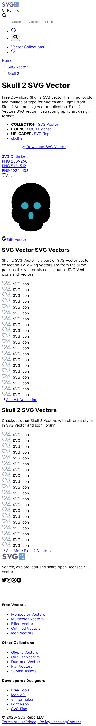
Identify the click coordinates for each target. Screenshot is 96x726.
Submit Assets (23, 671)
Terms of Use (13, 721)
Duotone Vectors (26, 661)
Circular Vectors (25, 657)
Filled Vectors (23, 623)
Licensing (58, 721)
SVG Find (19, 708)
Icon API (18, 694)
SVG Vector (48, 124)
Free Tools (20, 690)
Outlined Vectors (26, 628)
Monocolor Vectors (28, 614)
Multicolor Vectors (27, 619)
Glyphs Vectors (24, 652)
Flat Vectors (21, 666)
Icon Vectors (22, 633)
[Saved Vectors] (13, 31)
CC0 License (40, 129)
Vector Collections (27, 47)
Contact (74, 721)
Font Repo (20, 704)
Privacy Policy (37, 721)
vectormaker (22, 699)
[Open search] (15, 37)
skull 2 (17, 138)
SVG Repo (43, 133)
